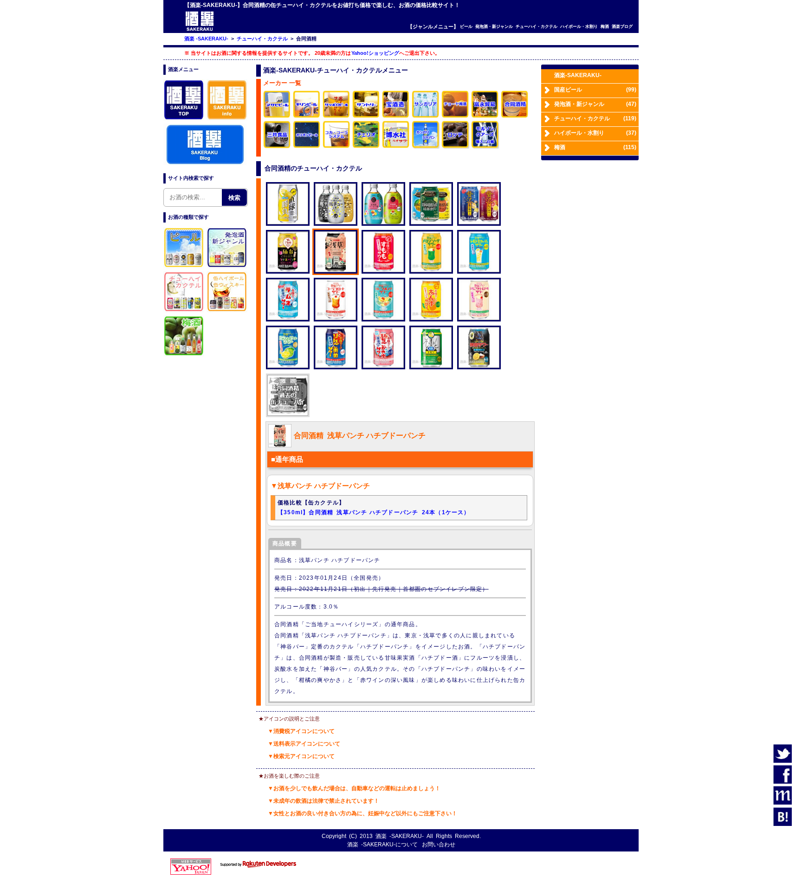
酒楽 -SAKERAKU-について (382, 844)
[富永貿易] (485, 116)
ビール (466, 26)
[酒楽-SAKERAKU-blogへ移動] (205, 163)
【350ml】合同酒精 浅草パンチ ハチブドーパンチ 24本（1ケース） (374, 512)
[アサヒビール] (277, 116)
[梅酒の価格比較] (184, 355)
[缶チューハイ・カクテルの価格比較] (184, 311)
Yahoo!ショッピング (375, 53)
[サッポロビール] (336, 116)
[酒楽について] (227, 119)
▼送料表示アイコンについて (304, 743)
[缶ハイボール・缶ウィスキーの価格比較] (227, 311)
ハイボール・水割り (579, 26)
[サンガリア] (426, 116)
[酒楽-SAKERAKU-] (199, 30)
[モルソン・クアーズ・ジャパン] (485, 146)
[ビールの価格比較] (184, 267)
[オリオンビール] (307, 146)
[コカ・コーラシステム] (336, 146)
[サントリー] (366, 116)
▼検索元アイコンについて (301, 756)
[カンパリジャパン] (426, 146)
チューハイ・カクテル (536, 26)
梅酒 (605, 26)
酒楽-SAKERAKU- (578, 75)
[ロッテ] (455, 146)
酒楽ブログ (622, 26)
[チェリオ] (366, 146)
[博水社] (396, 146)
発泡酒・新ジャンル (494, 26)
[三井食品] (277, 146)
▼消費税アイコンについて (301, 731)
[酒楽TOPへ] (184, 119)
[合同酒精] (515, 116)
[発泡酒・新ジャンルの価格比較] (227, 267)
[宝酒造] (396, 116)
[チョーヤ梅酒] (455, 116)
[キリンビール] (307, 116)
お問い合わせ (438, 844)
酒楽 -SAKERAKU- (399, 836)
